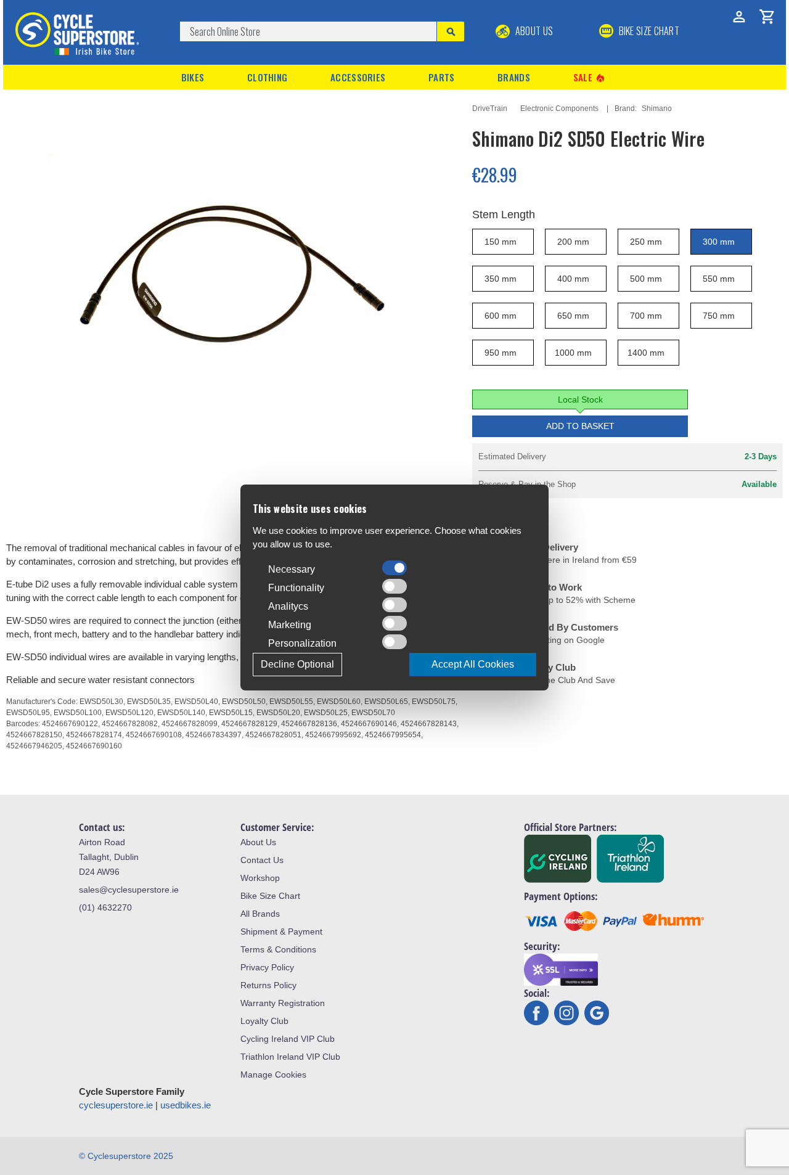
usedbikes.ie (185, 1105)
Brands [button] (513, 77)
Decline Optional (297, 664)
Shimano (657, 108)
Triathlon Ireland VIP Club (290, 1057)
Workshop (260, 878)
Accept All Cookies (472, 664)
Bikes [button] (193, 77)
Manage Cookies (273, 1074)
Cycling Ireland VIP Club (287, 1039)
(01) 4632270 (105, 907)
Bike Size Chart (270, 896)
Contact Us (262, 860)
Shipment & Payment (281, 931)
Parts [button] (441, 77)
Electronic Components (559, 108)
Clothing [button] (267, 77)
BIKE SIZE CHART (647, 30)
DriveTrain (489, 108)
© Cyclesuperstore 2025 (126, 1156)
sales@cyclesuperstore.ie (129, 890)
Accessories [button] (357, 77)
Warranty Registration (282, 1003)
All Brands (260, 914)
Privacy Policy (267, 967)
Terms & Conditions (278, 949)
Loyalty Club (264, 1021)
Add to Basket (580, 426)
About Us (533, 30)
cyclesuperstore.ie (116, 1105)
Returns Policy (268, 985)
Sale (590, 77)
